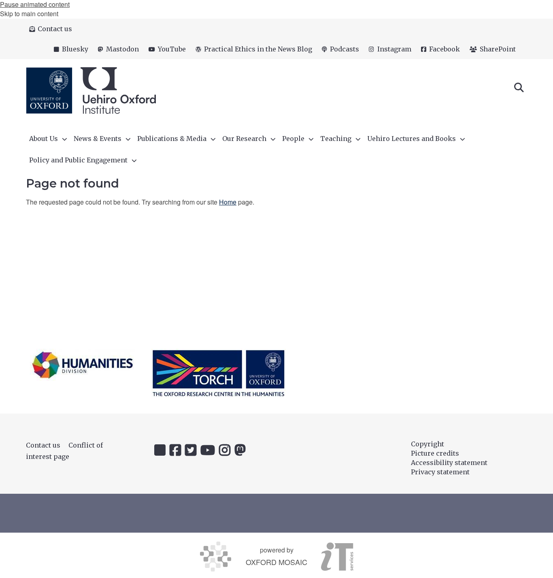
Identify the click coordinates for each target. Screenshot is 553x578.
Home (227, 202)
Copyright (427, 444)
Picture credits (435, 453)
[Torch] (218, 373)
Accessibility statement (449, 463)
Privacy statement (440, 472)
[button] (519, 87)
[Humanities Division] (82, 365)
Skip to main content (29, 13)
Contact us (43, 445)
